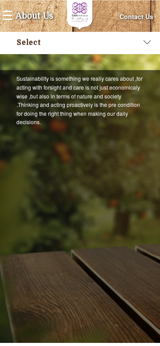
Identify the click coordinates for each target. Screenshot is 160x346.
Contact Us (136, 16)
